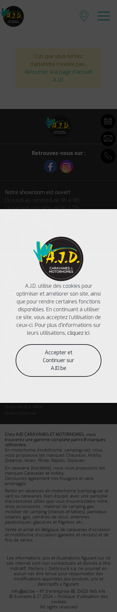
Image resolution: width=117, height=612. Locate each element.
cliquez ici (78, 332)
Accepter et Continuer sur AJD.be (58, 360)
